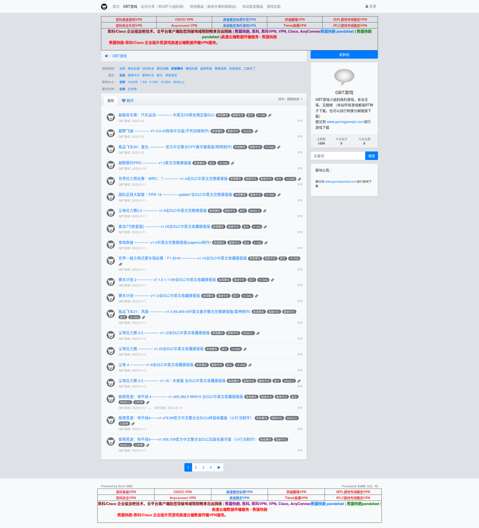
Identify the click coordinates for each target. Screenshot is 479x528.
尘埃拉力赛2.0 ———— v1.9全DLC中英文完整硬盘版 (163, 210)
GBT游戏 (130, 6)
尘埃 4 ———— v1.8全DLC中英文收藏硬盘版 (156, 364)
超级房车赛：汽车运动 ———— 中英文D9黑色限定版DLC (167, 114)
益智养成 (206, 68)
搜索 (371, 155)
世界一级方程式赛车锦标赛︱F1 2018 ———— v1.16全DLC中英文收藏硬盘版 (183, 258)
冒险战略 (163, 68)
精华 (130, 100)
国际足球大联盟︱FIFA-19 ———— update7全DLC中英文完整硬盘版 (175, 194)
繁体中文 (148, 75)
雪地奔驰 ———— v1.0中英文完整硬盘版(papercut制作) (165, 242)
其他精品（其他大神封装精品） (214, 6)
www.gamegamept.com (345, 121)
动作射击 (148, 68)
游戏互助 (274, 6)
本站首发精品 (252, 6)
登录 (372, 5)
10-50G (165, 82)
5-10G (153, 82)
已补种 (132, 89)
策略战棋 (221, 68)
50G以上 (179, 82)
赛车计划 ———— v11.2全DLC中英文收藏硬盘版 (159, 295)
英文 (160, 75)
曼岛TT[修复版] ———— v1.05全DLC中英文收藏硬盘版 (164, 226)
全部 (122, 68)
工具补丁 (249, 68)
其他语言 (171, 75)
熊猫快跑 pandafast (337, 31)
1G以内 (133, 82)
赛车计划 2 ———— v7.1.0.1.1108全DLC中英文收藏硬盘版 (167, 279)
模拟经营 (192, 68)
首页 (116, 6)
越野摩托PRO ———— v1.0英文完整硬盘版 (155, 162)
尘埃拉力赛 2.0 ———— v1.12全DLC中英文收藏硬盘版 (164, 332)
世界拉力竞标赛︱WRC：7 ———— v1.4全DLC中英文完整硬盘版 (173, 178)
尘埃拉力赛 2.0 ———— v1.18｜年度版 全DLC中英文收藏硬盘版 (172, 380)
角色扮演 (134, 68)
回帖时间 (293, 99)
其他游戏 (235, 68)
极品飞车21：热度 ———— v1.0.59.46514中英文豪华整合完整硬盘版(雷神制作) (185, 311)
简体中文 (134, 75)
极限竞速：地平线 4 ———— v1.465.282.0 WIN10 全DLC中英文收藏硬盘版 (181, 396)
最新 (110, 100)
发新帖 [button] (344, 54)
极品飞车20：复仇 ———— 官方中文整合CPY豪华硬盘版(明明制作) (175, 146)
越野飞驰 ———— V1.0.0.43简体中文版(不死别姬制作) (164, 130)
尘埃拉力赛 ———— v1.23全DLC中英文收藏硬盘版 (161, 348)
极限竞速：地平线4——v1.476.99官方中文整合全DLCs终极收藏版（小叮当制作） (186, 417)
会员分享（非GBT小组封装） (163, 6)
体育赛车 (177, 68)
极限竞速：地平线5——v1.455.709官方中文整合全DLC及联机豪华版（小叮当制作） (188, 439)
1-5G (143, 82)
